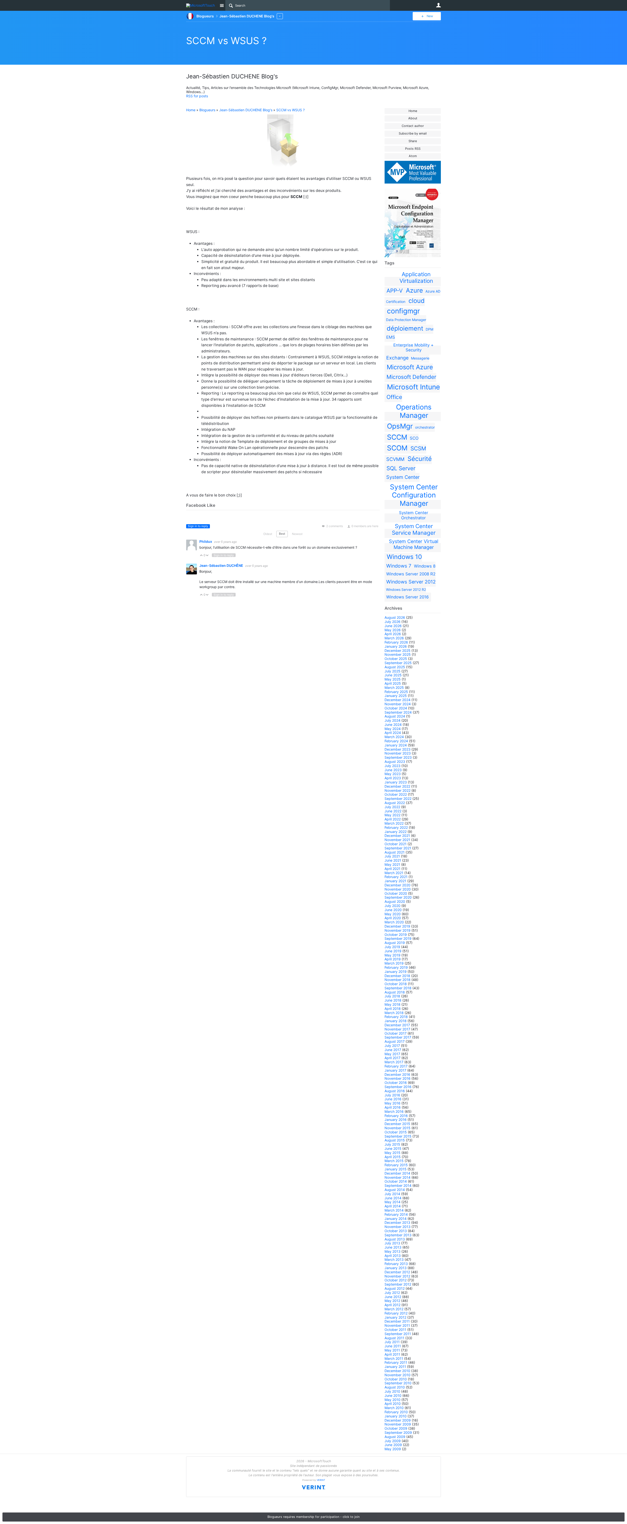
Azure (414, 290)
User (438, 5)
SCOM (397, 448)
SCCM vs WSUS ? (226, 40)
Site (221, 5)
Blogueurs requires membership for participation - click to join (313, 1517)
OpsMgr (400, 426)
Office (394, 397)
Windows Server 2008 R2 (410, 573)
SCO (414, 438)
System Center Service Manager (413, 529)
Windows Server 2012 (411, 582)
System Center (403, 477)
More (280, 16)
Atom (413, 156)
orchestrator (425, 427)
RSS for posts (197, 96)
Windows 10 (404, 556)
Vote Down (207, 556)
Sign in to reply (198, 526)
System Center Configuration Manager (414, 495)
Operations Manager (414, 411)
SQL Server (400, 468)
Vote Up (201, 556)
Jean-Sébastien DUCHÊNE (221, 565)
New (430, 16)
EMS (390, 337)
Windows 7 (398, 566)
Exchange (397, 358)
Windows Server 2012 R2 (406, 589)
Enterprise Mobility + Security (413, 347)
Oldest (267, 534)
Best (282, 533)
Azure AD (432, 291)
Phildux (206, 541)
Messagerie (420, 358)
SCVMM (395, 459)
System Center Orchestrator (413, 515)
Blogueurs (207, 110)
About (412, 118)
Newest (297, 534)
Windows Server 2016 (407, 597)
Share (413, 141)
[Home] (201, 5)
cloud (417, 300)
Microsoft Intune (413, 387)
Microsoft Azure (410, 367)
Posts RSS (413, 148)
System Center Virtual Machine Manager (413, 544)
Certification (395, 301)
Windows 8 (424, 566)
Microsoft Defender (411, 376)
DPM (429, 329)
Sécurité (420, 458)
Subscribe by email (413, 133)
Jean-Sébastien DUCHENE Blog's (245, 110)
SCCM (397, 437)
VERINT (321, 1480)
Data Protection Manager (406, 320)
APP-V (394, 290)
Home (413, 111)
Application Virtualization (416, 277)
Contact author (413, 126)
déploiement (405, 328)
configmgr (403, 311)
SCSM (418, 448)
